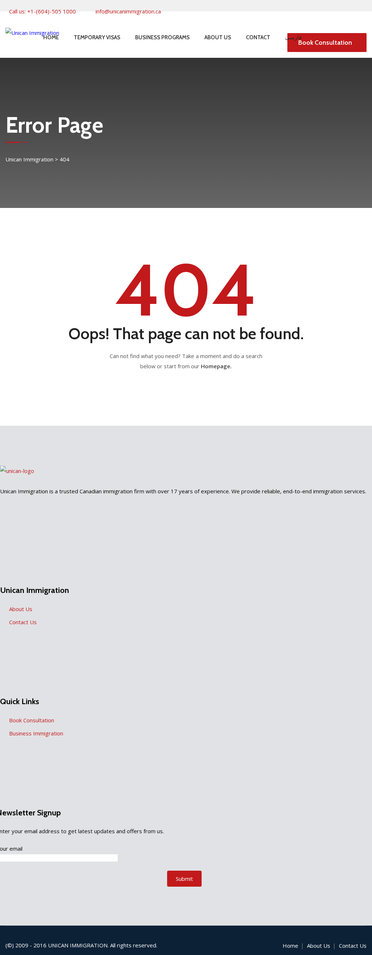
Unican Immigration (78, 945)
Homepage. (216, 366)
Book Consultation (325, 43)
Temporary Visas (97, 37)
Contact (258, 37)
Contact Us (23, 622)
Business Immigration (36, 733)
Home (51, 37)
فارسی (293, 37)
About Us (218, 37)
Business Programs (162, 37)
